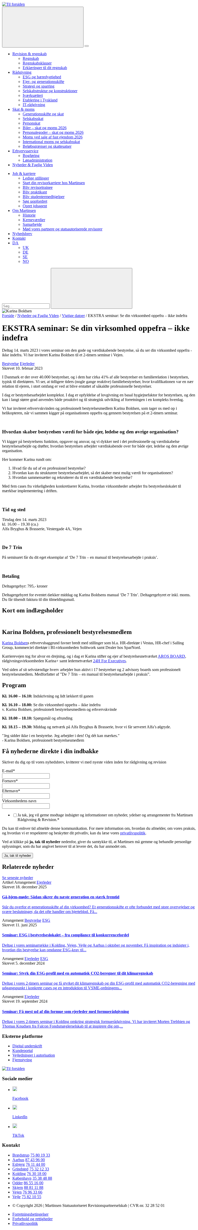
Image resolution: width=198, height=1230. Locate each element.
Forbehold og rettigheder (32, 1219)
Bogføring (31, 155)
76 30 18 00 (36, 1173)
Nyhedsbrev (22, 233)
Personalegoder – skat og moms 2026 (53, 132)
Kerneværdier (34, 220)
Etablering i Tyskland (40, 100)
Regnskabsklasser (37, 63)
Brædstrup (20, 1155)
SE (25, 257)
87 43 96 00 (35, 1160)
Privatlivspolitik (25, 1223)
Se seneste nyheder (17, 877)
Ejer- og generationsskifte (43, 81)
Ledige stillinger (36, 178)
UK (26, 247)
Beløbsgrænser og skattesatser (47, 146)
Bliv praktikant (35, 192)
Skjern (17, 1187)
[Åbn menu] (87, 46)
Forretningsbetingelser (30, 1214)
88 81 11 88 (33, 1187)
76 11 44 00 (35, 1164)
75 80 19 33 (40, 1155)
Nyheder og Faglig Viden (38, 315)
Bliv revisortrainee (38, 187)
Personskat (31, 123)
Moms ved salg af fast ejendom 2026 (52, 137)
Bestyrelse (10, 363)
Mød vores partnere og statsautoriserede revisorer (62, 229)
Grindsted (20, 1169)
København (21, 1178)
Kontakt (19, 238)
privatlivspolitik (132, 833)
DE (25, 252)
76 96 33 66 (32, 1192)
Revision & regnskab (29, 54)
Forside (8, 315)
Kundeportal (22, 1050)
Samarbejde (32, 224)
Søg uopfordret (35, 201)
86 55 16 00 (33, 1183)
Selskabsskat (33, 118)
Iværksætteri (33, 95)
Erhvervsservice (25, 151)
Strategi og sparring (38, 86)
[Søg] (43, 27)
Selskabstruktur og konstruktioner (50, 91)
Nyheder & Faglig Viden (32, 165)
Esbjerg (18, 1164)
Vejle (16, 1197)
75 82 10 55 (31, 1197)
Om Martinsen (24, 210)
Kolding (19, 1173)
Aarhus (18, 1160)
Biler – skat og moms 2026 (45, 128)
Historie (29, 215)
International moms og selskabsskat (51, 141)
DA (15, 243)
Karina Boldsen (15, 643)
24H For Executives (109, 661)
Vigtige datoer (73, 315)
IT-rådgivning (34, 104)
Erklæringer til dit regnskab (45, 68)
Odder (17, 1183)
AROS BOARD (171, 656)
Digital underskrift (27, 1046)
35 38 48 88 (42, 1178)
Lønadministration (37, 160)
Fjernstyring (22, 1060)
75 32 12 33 (39, 1169)
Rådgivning (21, 72)
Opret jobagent (35, 206)
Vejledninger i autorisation (33, 1055)
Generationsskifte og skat (43, 114)
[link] (13, 4)
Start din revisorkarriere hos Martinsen (54, 183)
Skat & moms (23, 109)
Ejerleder (27, 363)
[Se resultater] (91, 288)
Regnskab (31, 58)
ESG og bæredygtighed (42, 77)
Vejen (17, 1192)
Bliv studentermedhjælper (43, 196)
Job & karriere (24, 173)
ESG (46, 920)
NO (26, 261)
